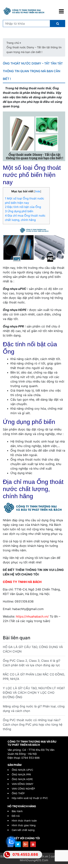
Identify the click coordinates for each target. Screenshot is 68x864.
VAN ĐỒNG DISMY (22, 783)
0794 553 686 (30, 757)
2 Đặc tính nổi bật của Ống (23, 207)
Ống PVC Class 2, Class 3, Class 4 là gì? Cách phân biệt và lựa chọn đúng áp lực (31, 663)
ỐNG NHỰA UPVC (22, 769)
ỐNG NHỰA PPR (21, 774)
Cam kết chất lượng (23, 829)
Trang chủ (12, 42)
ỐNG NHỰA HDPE (22, 779)
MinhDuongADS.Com (34, 860)
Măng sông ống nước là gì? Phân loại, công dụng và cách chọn (34, 708)
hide (37, 191)
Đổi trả (15, 815)
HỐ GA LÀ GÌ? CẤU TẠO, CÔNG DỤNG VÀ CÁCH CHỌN (33, 649)
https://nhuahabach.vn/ (32, 616)
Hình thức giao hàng (24, 825)
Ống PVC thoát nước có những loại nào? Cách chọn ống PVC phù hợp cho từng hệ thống (32, 724)
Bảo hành (17, 811)
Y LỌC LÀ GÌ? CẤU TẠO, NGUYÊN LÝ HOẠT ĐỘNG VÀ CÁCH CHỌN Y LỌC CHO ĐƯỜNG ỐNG (34, 692)
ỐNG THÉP (18, 793)
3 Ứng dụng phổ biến (19, 211)
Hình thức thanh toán (24, 820)
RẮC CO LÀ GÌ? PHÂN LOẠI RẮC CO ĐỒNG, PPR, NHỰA (34, 676)
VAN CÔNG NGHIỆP (23, 788)
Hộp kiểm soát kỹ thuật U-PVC (30, 798)
